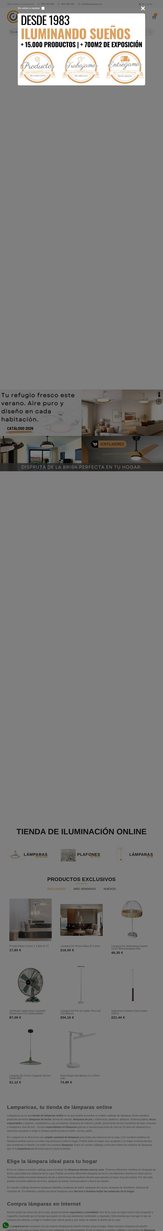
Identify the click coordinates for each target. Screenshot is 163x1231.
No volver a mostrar (29, 8)
